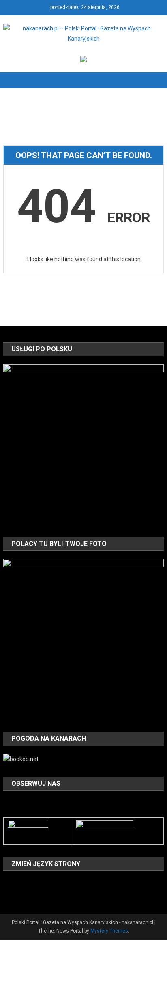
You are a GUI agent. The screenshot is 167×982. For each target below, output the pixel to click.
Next (154, 442)
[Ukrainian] (40, 895)
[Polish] (8, 895)
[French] (40, 883)
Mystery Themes (109, 931)
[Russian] (19, 895)
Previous (13, 442)
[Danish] (19, 883)
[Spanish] (29, 895)
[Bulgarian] (8, 883)
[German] (50, 883)
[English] (29, 883)
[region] (83, 444)
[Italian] (61, 883)
